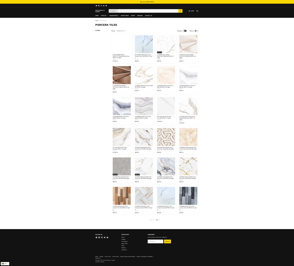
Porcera (114, 59)
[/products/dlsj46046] (166, 196)
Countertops (113, 15)
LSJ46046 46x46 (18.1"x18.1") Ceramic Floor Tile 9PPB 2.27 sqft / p (166, 208)
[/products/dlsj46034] (144, 196)
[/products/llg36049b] (122, 106)
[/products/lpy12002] (188, 106)
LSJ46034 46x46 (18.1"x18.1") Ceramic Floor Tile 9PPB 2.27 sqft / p (143, 208)
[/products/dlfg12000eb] (122, 44)
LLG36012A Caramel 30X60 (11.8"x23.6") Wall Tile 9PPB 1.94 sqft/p (187, 56)
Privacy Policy (115, 256)
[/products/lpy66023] (166, 137)
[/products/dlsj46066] (188, 196)
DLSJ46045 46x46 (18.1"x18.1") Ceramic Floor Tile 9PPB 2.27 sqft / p (143, 56)
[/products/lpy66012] (144, 137)
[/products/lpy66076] (188, 166)
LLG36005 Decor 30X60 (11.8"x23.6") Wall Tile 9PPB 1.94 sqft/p (165, 56)
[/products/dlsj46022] (122, 196)
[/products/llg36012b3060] (122, 75)
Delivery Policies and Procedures (127, 256)
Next (157, 219)
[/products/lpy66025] (188, 137)
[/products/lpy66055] (166, 166)
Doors (133, 15)
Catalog (103, 15)
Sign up (167, 241)
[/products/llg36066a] (144, 106)
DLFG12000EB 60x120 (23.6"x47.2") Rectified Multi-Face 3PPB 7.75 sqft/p (121, 56)
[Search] (180, 11)
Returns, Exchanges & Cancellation (145, 256)
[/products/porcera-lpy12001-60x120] (166, 106)
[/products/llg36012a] (188, 44)
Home (97, 15)
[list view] (198, 31)
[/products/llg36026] (144, 75)
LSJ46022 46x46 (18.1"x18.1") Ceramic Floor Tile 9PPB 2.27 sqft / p (121, 208)
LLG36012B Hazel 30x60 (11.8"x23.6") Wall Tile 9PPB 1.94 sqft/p (121, 87)
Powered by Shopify (99, 261)
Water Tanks (125, 15)
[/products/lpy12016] (122, 137)
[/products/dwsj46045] (144, 44)
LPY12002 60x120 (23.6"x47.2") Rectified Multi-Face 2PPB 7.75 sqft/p (187, 118)
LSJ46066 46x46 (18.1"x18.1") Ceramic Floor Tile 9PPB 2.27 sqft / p (188, 208)
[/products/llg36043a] (166, 75)
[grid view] (195, 31)
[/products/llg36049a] (188, 75)
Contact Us (148, 15)
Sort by (113, 30)
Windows (140, 15)
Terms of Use (108, 256)
